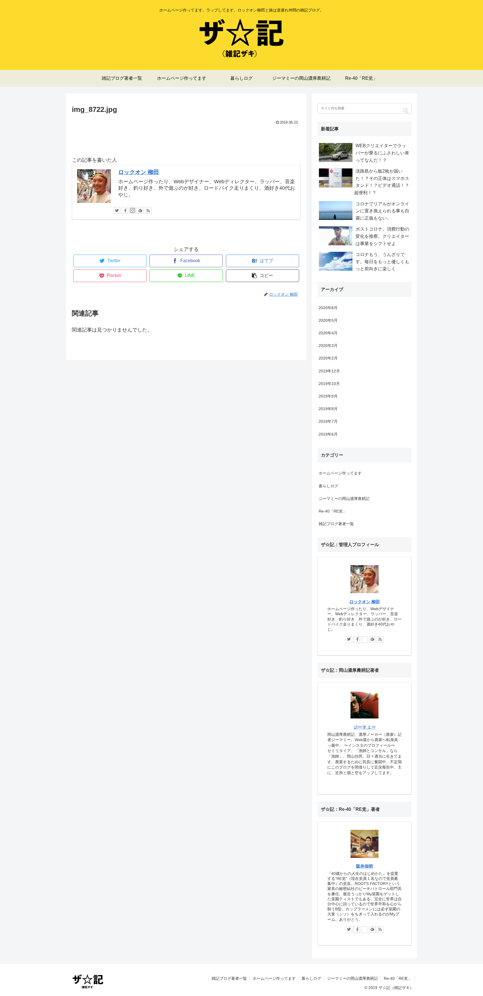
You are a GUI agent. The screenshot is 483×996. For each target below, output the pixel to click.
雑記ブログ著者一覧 (336, 524)
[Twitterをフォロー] (116, 210)
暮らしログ (328, 486)
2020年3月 (328, 345)
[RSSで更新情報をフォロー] (148, 210)
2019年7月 (328, 421)
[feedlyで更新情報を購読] (140, 210)
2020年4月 (328, 333)
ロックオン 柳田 (138, 172)
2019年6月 (328, 434)
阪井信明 (364, 866)
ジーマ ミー (365, 727)
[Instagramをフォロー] (132, 210)
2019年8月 (328, 409)
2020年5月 (328, 320)
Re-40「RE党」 (333, 511)
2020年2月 (328, 358)
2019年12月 (329, 371)
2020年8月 (328, 308)
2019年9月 (328, 396)
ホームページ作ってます (340, 473)
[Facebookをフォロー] (124, 210)
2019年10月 (329, 383)
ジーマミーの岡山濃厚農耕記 (344, 498)
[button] (406, 110)
